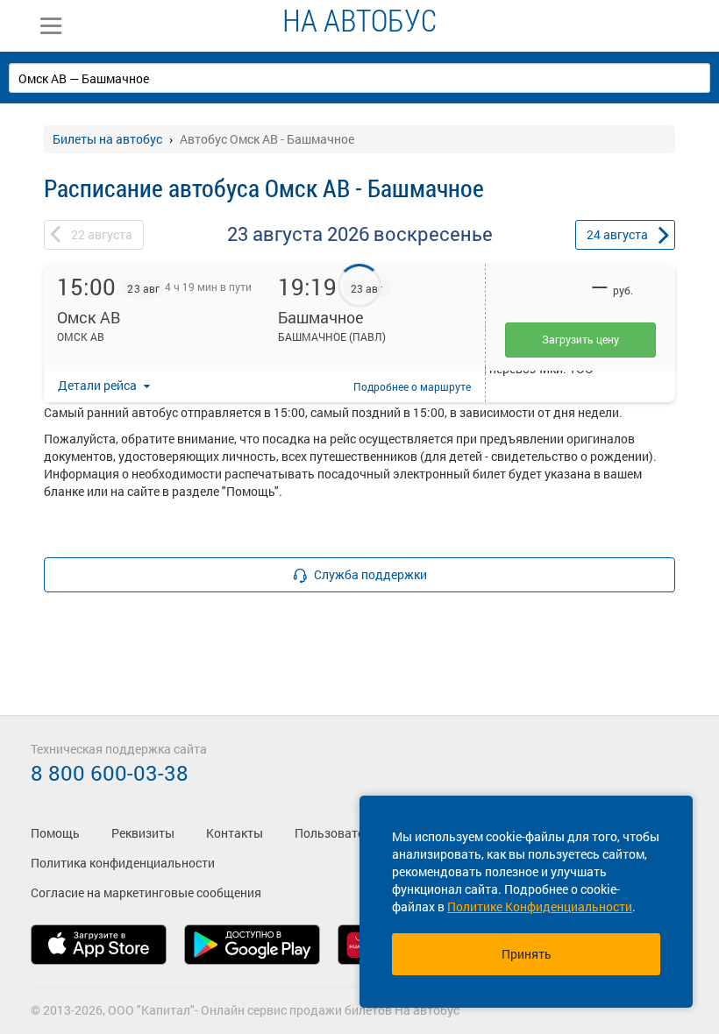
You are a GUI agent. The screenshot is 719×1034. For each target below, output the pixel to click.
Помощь (55, 833)
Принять (527, 953)
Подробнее (412, 386)
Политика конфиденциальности (123, 862)
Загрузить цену (580, 339)
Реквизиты (142, 833)
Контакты (234, 833)
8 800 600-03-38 (110, 773)
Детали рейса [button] (98, 385)
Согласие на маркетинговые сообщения (146, 892)
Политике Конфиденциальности (539, 906)
